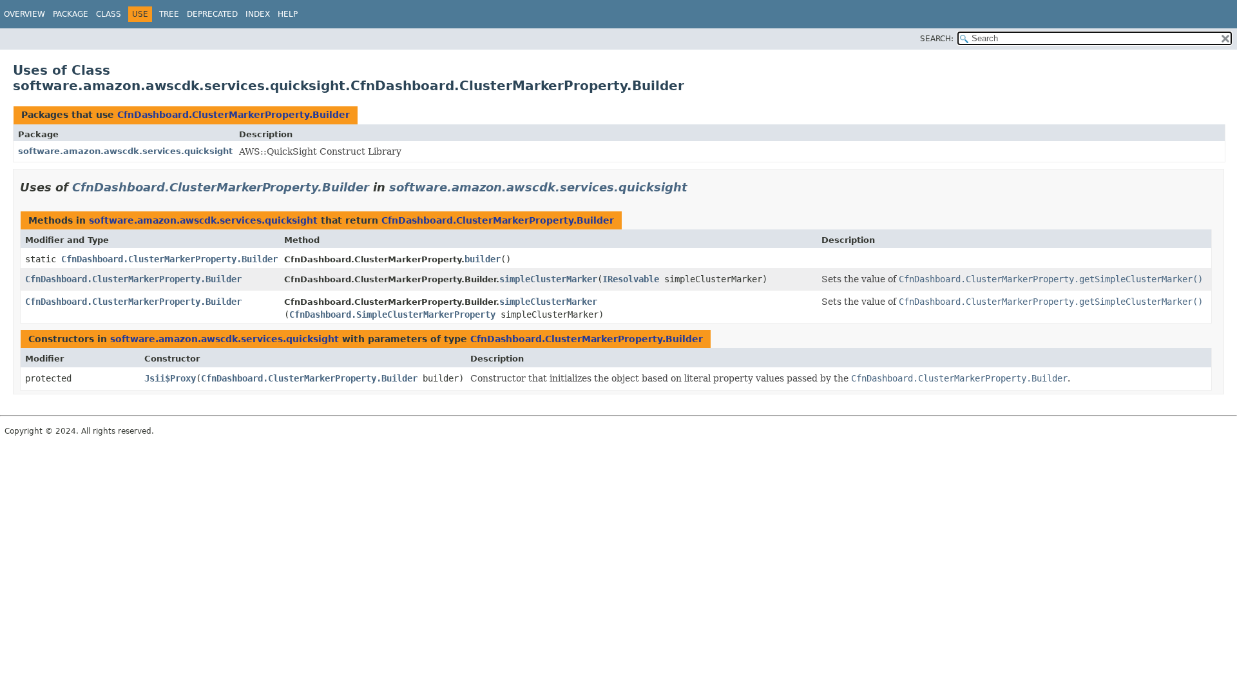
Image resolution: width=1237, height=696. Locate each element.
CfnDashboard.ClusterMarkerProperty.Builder (233, 115)
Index (257, 14)
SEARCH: (937, 38)
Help (288, 14)
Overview (24, 14)
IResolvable (630, 279)
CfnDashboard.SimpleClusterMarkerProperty (392, 314)
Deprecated (212, 14)
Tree (169, 14)
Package (70, 14)
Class (108, 14)
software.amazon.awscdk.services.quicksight (125, 151)
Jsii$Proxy (170, 378)
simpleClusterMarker (548, 279)
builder (483, 259)
